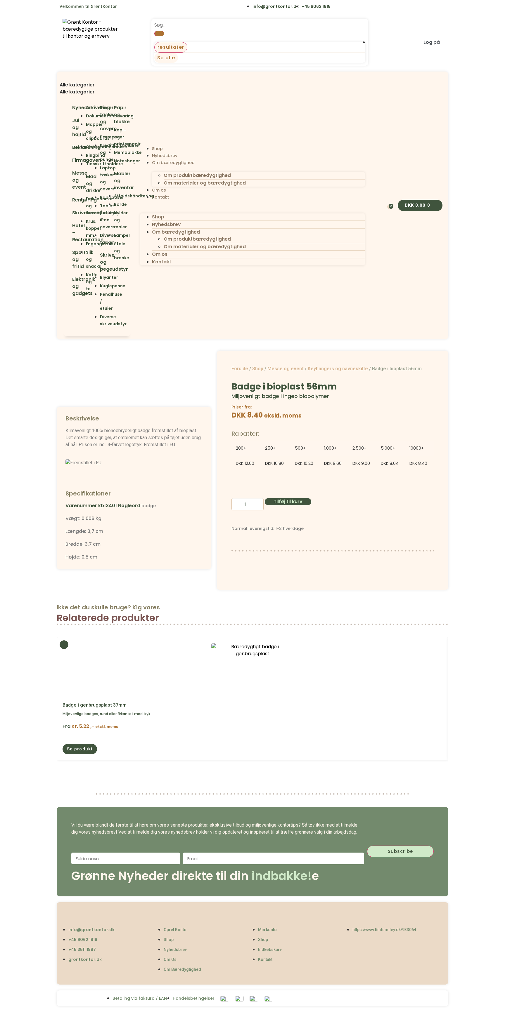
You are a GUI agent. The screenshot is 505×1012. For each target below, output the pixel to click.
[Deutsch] (161, 7)
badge (148, 506)
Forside (239, 368)
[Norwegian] (149, 7)
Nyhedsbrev (164, 156)
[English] (125, 7)
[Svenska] (137, 7)
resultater (171, 47)
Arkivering (98, 107)
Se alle (166, 57)
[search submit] (159, 33)
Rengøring (84, 200)
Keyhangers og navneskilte (338, 368)
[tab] (97, 84)
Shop (157, 149)
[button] (97, 77)
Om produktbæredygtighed (197, 175)
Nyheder (82, 107)
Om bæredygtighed (173, 163)
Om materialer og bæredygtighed (205, 183)
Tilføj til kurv (288, 501)
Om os (159, 190)
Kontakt (160, 197)
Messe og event (285, 368)
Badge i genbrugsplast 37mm (95, 705)
